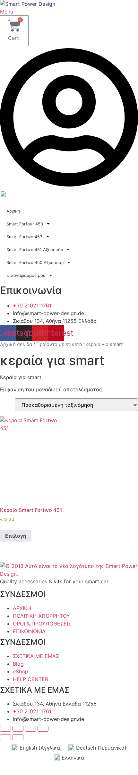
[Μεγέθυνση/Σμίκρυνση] (5, 729)
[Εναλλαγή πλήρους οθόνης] (18, 729)
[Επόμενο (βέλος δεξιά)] (18, 737)
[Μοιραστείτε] (30, 729)
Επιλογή (15, 536)
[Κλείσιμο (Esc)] (43, 729)
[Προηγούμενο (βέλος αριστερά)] (5, 737)
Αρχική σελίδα (16, 344)
